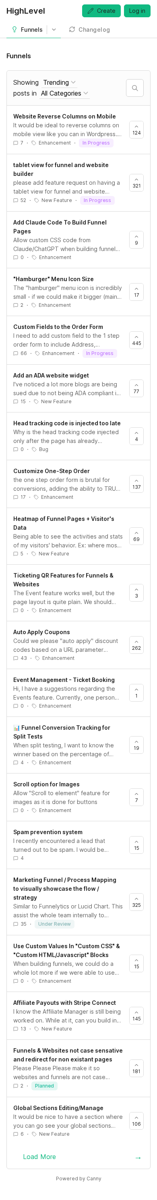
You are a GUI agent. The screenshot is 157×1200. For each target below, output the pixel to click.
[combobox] (59, 82)
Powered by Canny (78, 1179)
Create (106, 10)
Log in (137, 10)
